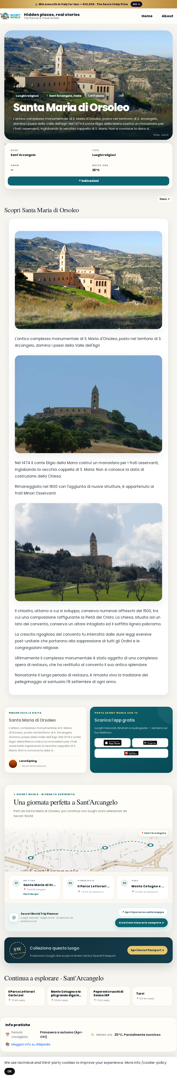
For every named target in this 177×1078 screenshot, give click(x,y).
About (167, 16)
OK (10, 1071)
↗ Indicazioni (88, 181)
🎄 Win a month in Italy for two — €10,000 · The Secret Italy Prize (87, 4)
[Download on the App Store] (113, 742)
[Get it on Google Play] (150, 742)
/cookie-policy (153, 1062)
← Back (18, 86)
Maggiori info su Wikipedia (30, 1044)
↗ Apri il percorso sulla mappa (143, 912)
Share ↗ (165, 199)
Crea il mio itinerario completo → (141, 922)
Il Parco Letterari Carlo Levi (100, 886)
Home (147, 16)
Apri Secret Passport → (147, 950)
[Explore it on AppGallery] (131, 753)
